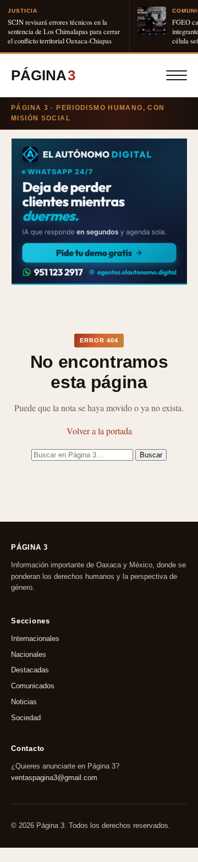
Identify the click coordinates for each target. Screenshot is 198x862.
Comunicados (32, 686)
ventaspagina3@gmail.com (54, 777)
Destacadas (30, 670)
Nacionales (28, 654)
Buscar (151, 455)
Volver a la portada (99, 430)
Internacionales (35, 638)
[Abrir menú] (176, 75)
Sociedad (26, 718)
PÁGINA (43, 75)
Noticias (24, 702)
